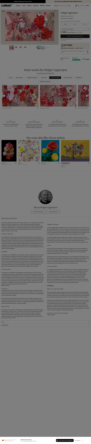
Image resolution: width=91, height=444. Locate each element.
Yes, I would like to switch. (66, 440)
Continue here (77, 440)
